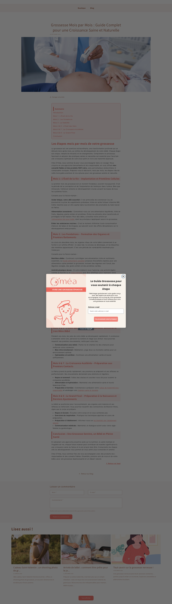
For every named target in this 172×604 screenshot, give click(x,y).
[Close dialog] (123, 276)
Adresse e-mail (93, 307)
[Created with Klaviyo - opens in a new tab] (86, 329)
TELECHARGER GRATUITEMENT (106, 319)
